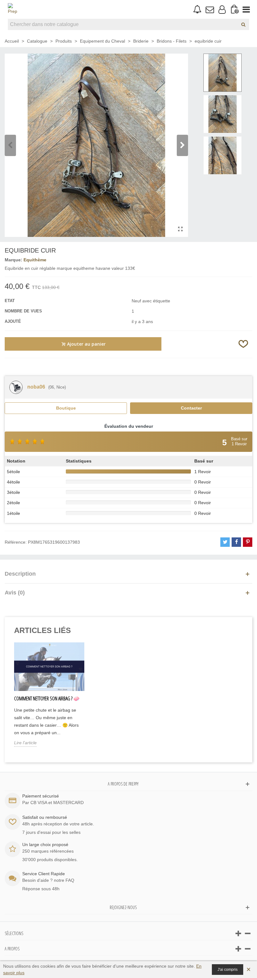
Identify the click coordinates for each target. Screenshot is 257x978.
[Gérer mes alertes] (197, 9)
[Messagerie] (209, 9)
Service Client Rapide (43, 873)
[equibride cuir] (180, 229)
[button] (182, 145)
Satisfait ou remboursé (44, 817)
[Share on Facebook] (236, 542)
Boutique (66, 408)
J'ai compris (228, 969)
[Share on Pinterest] (247, 542)
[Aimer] (243, 344)
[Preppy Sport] (12, 9)
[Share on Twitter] (225, 542)
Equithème (35, 259)
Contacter (191, 408)
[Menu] (246, 9)
